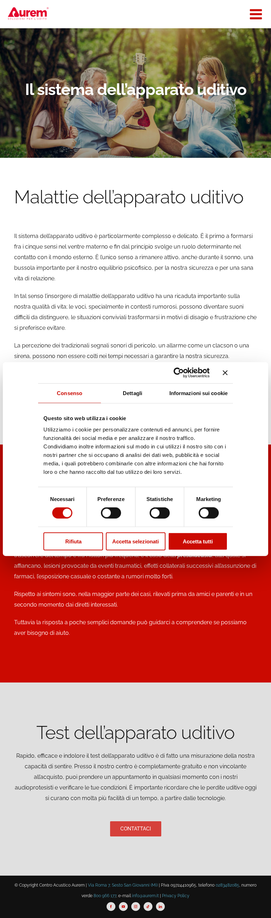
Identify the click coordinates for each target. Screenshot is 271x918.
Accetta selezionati (135, 541)
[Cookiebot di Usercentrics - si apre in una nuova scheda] (179, 373)
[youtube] (123, 906)
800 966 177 (105, 895)
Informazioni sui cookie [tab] (198, 393)
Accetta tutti (198, 541)
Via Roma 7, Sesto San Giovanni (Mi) (123, 885)
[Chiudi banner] (225, 372)
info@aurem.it (145, 895)
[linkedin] (160, 906)
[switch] (111, 513)
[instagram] (135, 906)
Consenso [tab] (69, 393)
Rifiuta (73, 541)
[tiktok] (148, 906)
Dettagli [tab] (132, 393)
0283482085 (227, 885)
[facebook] (111, 906)
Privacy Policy (175, 895)
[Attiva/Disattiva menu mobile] (257, 14)
